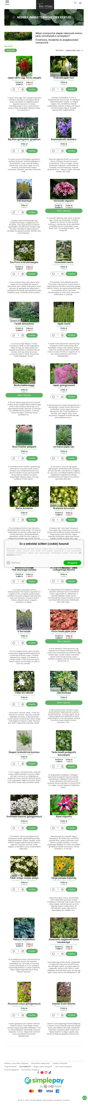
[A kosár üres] (81, 3)
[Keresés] (75, 3)
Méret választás (63, 211)
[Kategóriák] (84, 1098)
